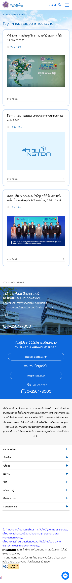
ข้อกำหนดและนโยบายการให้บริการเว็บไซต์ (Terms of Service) (35, 529)
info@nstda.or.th (36, 375)
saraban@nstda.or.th (36, 357)
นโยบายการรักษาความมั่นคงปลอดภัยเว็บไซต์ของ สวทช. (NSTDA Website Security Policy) (32, 543)
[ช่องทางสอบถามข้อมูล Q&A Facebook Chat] (65, 575)
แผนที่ (5, 315)
